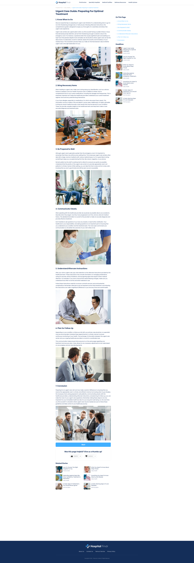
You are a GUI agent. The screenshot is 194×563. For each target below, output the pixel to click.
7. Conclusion (121, 40)
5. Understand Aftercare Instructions (127, 34)
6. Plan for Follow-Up (123, 37)
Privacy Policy (111, 551)
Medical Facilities (107, 2)
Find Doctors (82, 2)
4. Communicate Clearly (124, 31)
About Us (81, 551)
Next (83, 444)
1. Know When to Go (122, 21)
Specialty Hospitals (94, 2)
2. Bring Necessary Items (124, 24)
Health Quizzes (132, 2)
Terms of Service (100, 551)
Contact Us (89, 551)
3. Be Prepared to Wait (123, 27)
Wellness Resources (120, 2)
